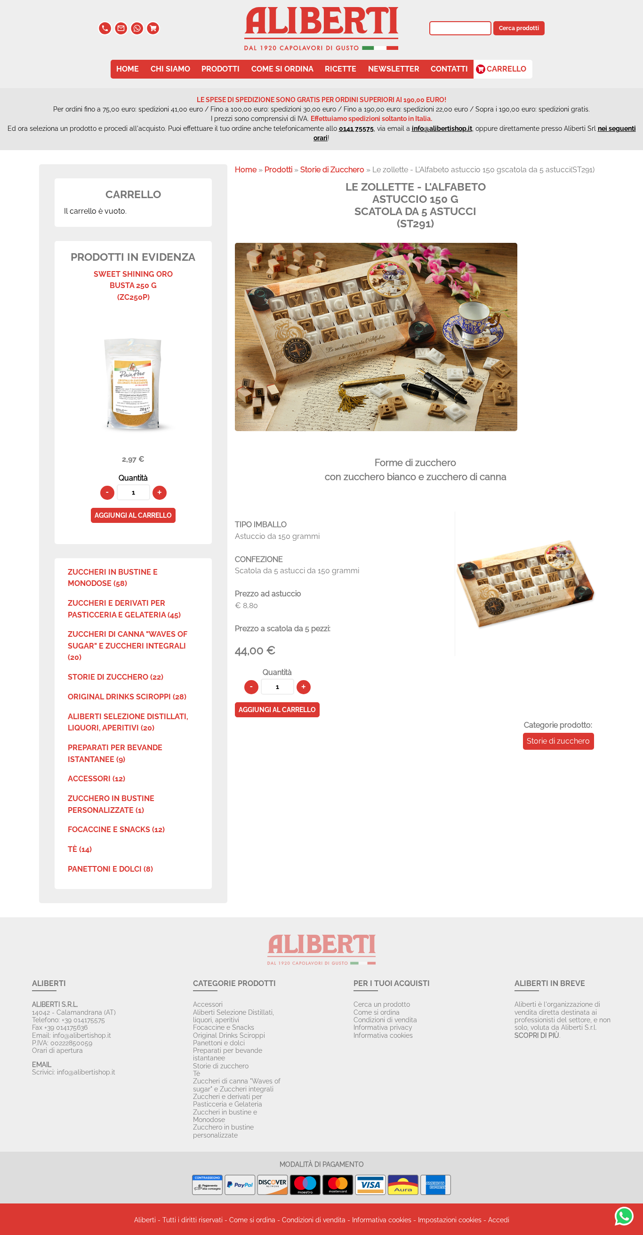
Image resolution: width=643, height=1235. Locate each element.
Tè (196, 1073)
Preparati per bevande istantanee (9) (115, 753)
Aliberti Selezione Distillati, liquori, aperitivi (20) (128, 722)
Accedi (498, 1220)
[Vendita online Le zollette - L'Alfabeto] (525, 650)
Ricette (340, 68)
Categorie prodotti (234, 983)
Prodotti (220, 68)
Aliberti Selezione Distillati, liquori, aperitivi (233, 1016)
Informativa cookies (383, 1035)
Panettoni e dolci (219, 1043)
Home (127, 68)
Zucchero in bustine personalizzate (223, 1131)
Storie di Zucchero (332, 169)
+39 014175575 (83, 1020)
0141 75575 (356, 128)
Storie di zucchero (558, 741)
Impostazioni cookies (450, 1220)
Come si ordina (282, 68)
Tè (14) (80, 849)
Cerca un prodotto (382, 1004)
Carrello (506, 68)
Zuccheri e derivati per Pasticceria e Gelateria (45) (124, 609)
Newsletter (393, 68)
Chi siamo (170, 68)
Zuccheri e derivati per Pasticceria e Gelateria (227, 1100)
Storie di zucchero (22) (115, 677)
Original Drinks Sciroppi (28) (127, 696)
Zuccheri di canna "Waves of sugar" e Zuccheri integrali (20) (127, 646)
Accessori (208, 1004)
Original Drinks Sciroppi (229, 1035)
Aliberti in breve (549, 983)
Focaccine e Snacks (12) (116, 829)
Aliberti (49, 983)
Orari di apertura (57, 1050)
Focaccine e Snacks (223, 1027)
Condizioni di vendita (385, 1020)
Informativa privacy (383, 1027)
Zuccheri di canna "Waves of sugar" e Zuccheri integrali (237, 1084)
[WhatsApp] (137, 33)
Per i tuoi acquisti (392, 983)
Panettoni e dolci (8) (110, 869)
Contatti (449, 68)
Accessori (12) (96, 778)
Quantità (133, 477)
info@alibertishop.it (442, 128)
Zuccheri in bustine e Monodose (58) (113, 578)
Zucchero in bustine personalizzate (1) (111, 804)
